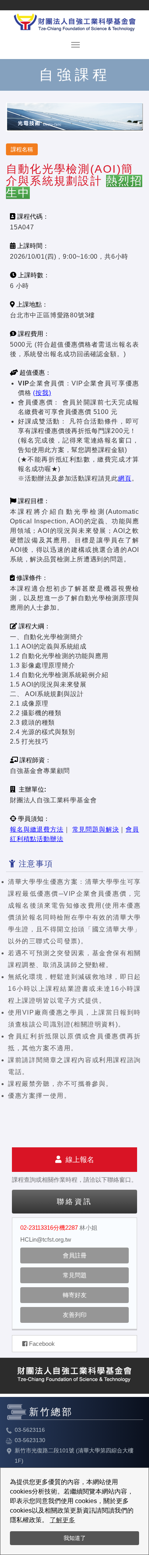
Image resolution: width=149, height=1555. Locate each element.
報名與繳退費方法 (37, 829)
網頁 (125, 478)
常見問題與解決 (95, 829)
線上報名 (78, 1160)
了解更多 (62, 1520)
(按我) (42, 392)
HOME (74, 20)
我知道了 (75, 1538)
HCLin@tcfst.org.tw (45, 1239)
